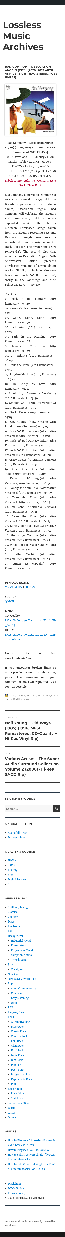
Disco (11, 921)
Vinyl (11, 874)
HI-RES (30, 587)
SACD (11, 865)
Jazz (10, 964)
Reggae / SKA (16, 1012)
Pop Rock (16, 1064)
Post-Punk (17, 1069)
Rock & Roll (15, 1088)
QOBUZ (9, 601)
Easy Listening (20, 998)
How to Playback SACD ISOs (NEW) (29, 1150)
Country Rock (19, 1036)
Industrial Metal (21, 940)
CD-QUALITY (13, 587)
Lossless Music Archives (23, 35)
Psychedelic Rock (21, 1079)
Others (12, 1117)
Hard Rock (17, 1050)
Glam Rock (17, 1045)
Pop (10, 983)
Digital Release (17, 879)
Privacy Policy (16, 1193)
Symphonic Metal (22, 955)
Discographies (16, 837)
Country (13, 916)
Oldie (14, 1002)
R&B (10, 1007)
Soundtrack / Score (19, 1103)
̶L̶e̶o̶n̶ (12, 695)
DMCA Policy (16, 1188)
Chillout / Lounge (18, 907)
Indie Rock (17, 1055)
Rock (11, 1017)
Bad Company (21, 699)
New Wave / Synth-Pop (22, 978)
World (12, 1107)
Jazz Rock (17, 1060)
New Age (13, 974)
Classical (13, 912)
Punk (14, 1083)
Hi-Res (12, 860)
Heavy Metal (15, 936)
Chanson (16, 993)
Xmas (11, 1112)
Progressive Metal (22, 950)
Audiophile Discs (18, 832)
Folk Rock (17, 1041)
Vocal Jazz (17, 969)
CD (10, 884)
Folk (10, 931)
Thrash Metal (19, 959)
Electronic (14, 926)
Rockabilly (17, 1093)
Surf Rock (17, 1098)
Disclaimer (14, 1183)
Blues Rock (44, 695)
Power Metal (18, 945)
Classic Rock (18, 1031)
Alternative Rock (21, 1022)
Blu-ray (12, 870)
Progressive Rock (21, 1074)
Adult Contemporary (23, 988)
